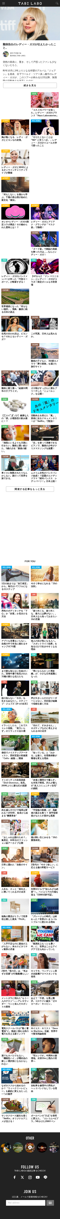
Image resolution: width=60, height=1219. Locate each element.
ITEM (4, 260)
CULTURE (35, 233)
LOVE (4, 595)
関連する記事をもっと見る (30, 489)
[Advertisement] (30, 527)
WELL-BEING (36, 121)
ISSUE (34, 94)
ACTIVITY (5, 121)
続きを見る (30, 85)
